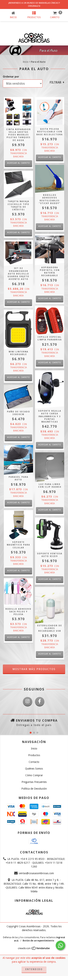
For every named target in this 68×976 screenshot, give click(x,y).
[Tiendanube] (34, 949)
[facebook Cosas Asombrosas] (39, 702)
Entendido (34, 969)
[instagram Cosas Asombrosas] (27, 702)
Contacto (34, 761)
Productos (34, 755)
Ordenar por (11, 76)
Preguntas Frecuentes (34, 781)
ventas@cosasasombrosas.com (36, 873)
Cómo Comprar (34, 775)
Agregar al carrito (18, 163)
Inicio (26, 62)
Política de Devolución (34, 788)
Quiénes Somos (34, 768)
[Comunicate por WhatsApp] (60, 945)
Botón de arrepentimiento (38, 940)
